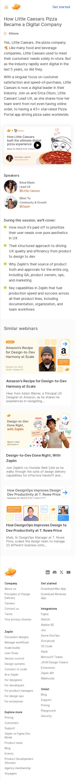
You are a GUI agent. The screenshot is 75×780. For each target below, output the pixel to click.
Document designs (17, 637)
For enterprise (14, 701)
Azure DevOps (50, 635)
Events (9, 753)
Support (10, 728)
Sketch (45, 619)
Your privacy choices (18, 619)
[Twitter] (61, 572)
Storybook (48, 640)
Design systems (15, 663)
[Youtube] (68, 572)
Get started (61, 7)
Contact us (12, 608)
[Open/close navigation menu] (6, 7)
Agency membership (18, 768)
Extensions (48, 667)
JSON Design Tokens (54, 662)
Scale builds (12, 647)
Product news (13, 742)
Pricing (9, 717)
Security (46, 716)
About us (10, 588)
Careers (10, 603)
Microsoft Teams (52, 657)
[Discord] (55, 572)
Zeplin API (47, 673)
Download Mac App (53, 588)
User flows (11, 653)
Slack (44, 651)
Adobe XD (47, 624)
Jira (43, 630)
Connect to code (16, 669)
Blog (7, 748)
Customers (11, 722)
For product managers (19, 690)
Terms (8, 614)
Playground (48, 710)
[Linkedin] (48, 572)
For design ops (14, 696)
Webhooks (47, 678)
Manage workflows (17, 642)
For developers (14, 685)
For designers (13, 680)
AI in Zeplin (11, 674)
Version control (14, 658)
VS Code (46, 646)
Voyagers (11, 773)
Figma (44, 614)
